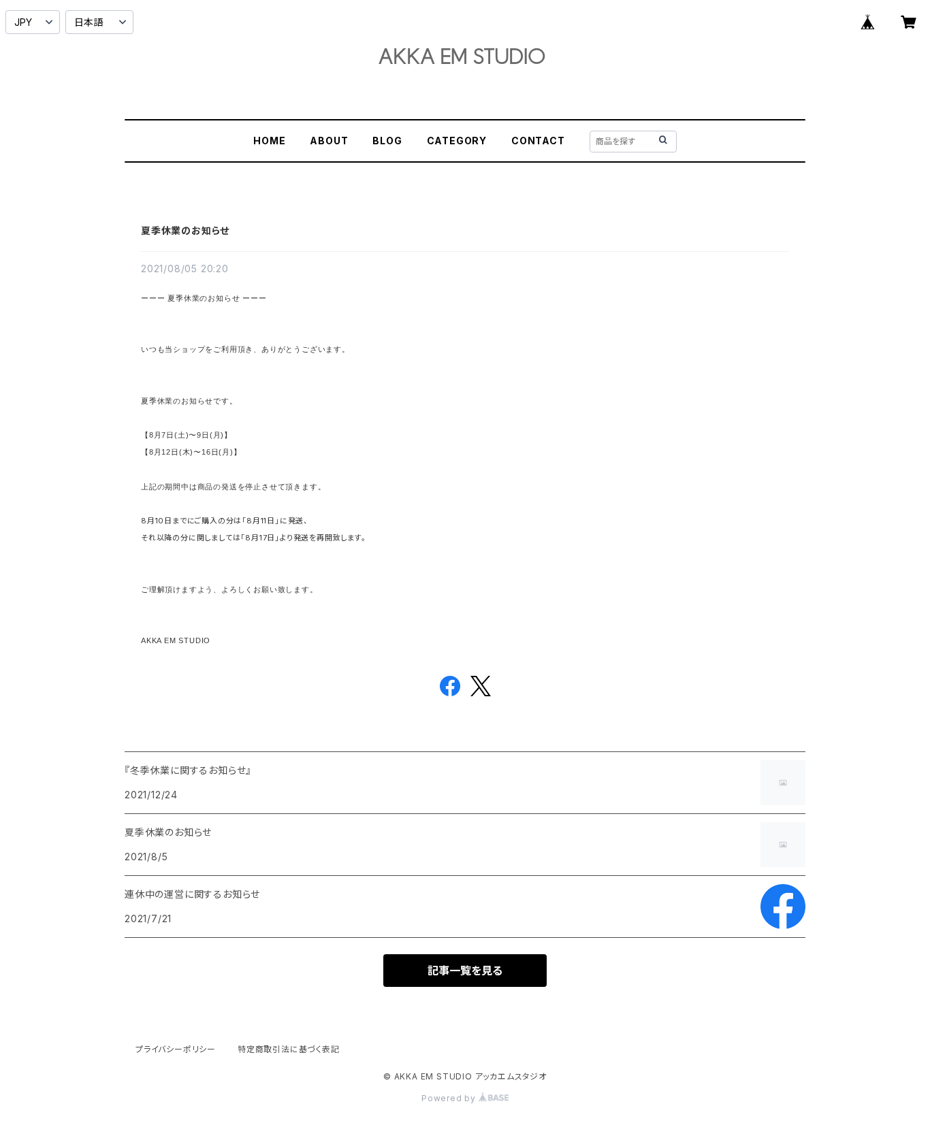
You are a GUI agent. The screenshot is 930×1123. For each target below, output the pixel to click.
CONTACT (538, 140)
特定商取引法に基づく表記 (289, 1049)
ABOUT (329, 140)
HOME (269, 140)
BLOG (387, 140)
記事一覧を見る (465, 970)
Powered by (450, 1098)
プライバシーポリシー (175, 1049)
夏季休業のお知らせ (185, 230)
